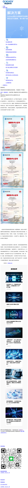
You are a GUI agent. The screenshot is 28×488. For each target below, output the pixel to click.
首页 (2, 92)
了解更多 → (21, 429)
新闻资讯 (6, 92)
